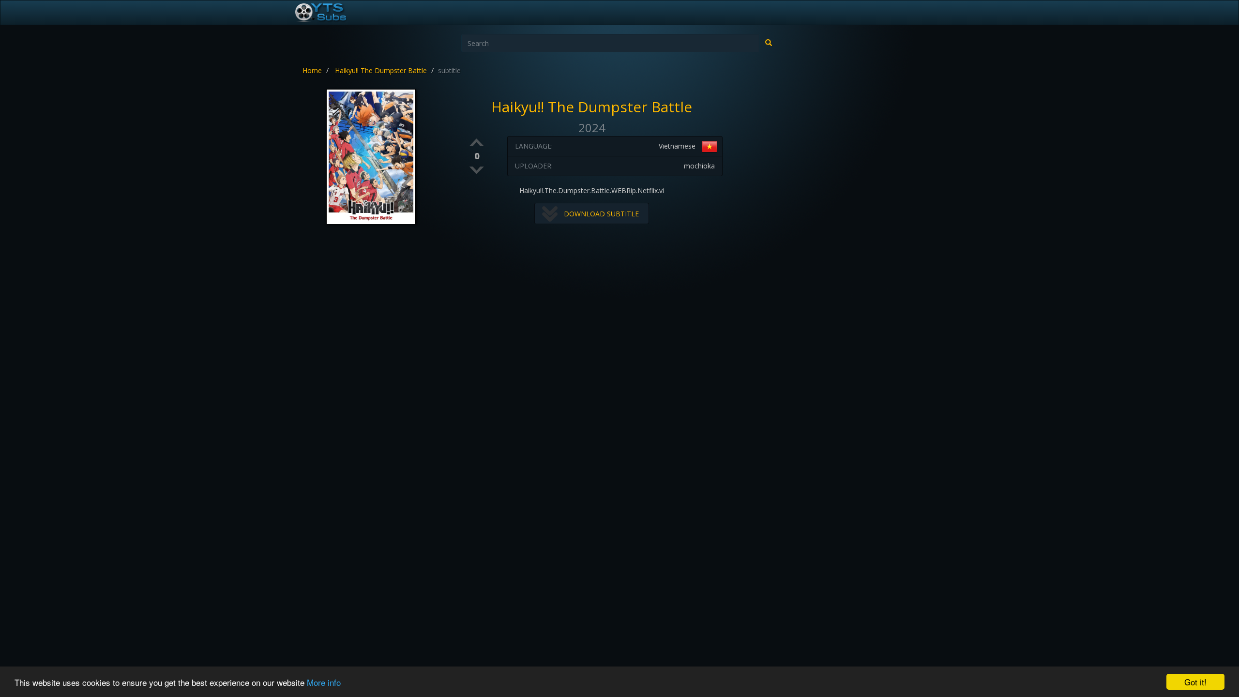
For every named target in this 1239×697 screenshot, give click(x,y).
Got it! (1195, 682)
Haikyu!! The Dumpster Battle (381, 70)
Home (312, 70)
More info (324, 682)
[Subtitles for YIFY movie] (331, 12)
